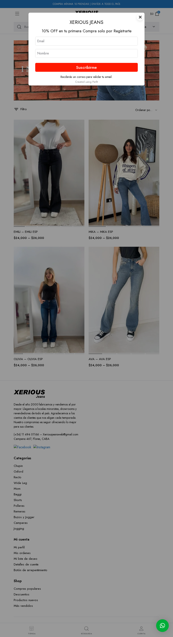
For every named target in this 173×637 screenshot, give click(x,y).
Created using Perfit (86, 82)
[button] (162, 625)
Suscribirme (86, 67)
